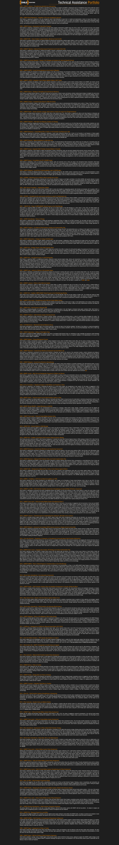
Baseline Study (28, 709)
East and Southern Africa (76, 642)
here (86, 370)
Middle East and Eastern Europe (90, 642)
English (83, 280)
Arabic (88, 280)
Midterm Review (36, 709)
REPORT (23, 746)
